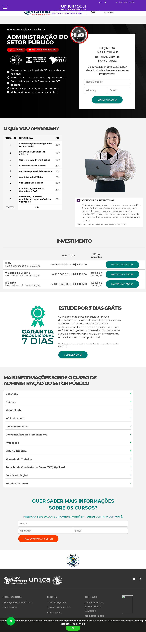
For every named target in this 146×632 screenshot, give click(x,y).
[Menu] (5, 7)
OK (73, 628)
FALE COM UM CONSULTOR (38, 539)
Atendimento (10, 607)
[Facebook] (133, 579)
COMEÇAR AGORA (107, 100)
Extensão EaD (54, 612)
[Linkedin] (140, 579)
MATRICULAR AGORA (122, 264)
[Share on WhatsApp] (10, 621)
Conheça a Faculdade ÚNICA (17, 602)
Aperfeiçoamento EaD (58, 607)
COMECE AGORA (73, 355)
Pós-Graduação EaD (57, 602)
